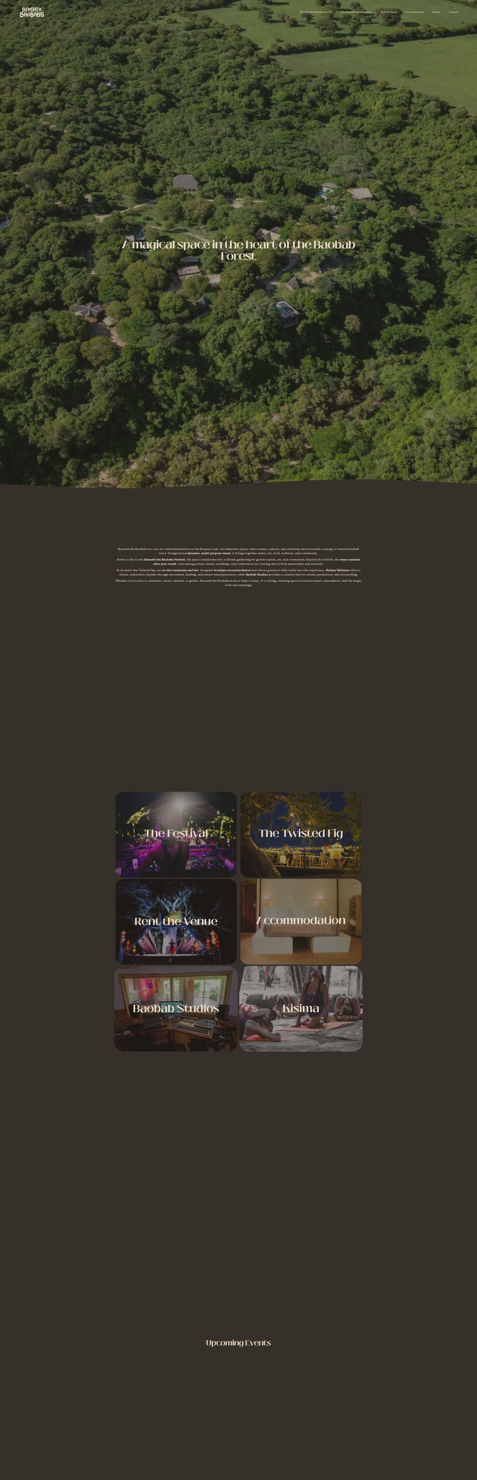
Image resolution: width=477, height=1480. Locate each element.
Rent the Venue (388, 12)
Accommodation (415, 12)
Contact (453, 12)
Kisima (436, 12)
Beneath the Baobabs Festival (316, 12)
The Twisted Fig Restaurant (356, 12)
